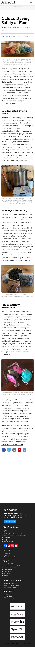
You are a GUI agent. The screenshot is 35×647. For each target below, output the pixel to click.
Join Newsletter (10, 522)
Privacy (6, 594)
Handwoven (7, 572)
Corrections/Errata (9, 532)
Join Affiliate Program (10, 587)
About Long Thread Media (12, 566)
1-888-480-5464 (9, 555)
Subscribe (7, 538)
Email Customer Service (11, 557)
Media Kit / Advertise (10, 583)
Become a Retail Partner (11, 585)
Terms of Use (8, 596)
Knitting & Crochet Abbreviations (14, 534)
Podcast (6, 575)
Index (5, 530)
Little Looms (8, 570)
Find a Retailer (8, 541)
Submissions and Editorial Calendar (15, 536)
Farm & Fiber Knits (10, 568)
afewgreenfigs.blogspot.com (12, 444)
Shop (5, 540)
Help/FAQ (7, 553)
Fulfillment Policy (9, 598)
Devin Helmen (6, 36)
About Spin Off (8, 564)
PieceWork (7, 573)
